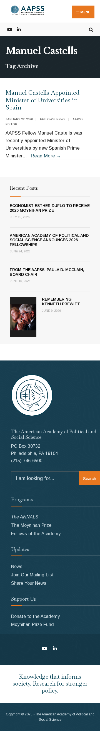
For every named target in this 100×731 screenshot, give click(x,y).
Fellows (47, 119)
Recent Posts (24, 188)
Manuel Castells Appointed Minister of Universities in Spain (42, 100)
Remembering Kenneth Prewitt (61, 301)
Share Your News (28, 583)
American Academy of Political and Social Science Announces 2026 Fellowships (49, 240)
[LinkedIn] (19, 29)
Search (89, 478)
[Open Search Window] (91, 29)
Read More (46, 156)
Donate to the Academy (35, 616)
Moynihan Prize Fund (32, 624)
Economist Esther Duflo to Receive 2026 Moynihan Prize (50, 208)
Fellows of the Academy (36, 533)
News (61, 119)
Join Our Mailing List (32, 574)
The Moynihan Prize (31, 525)
